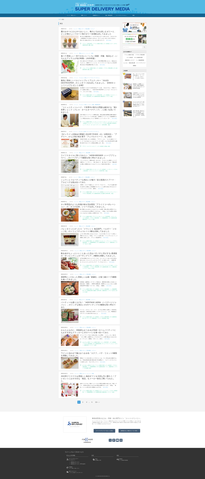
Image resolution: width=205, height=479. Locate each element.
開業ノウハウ (84, 15)
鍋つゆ (114, 290)
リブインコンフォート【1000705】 (96, 170)
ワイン (106, 366)
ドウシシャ (108, 241)
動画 (133, 15)
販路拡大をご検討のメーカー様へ (129, 430)
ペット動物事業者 (103, 218)
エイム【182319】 (104, 342)
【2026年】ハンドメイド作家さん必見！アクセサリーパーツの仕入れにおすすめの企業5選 (138, 95)
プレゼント (112, 95)
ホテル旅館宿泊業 (96, 96)
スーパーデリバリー (141, 62)
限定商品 (104, 318)
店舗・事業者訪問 (108, 15)
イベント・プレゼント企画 (80, 77)
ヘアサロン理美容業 (108, 68)
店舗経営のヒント (96, 15)
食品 (92, 45)
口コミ (110, 266)
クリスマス (105, 390)
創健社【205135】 (97, 290)
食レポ (86, 243)
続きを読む (108, 40)
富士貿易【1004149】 (105, 193)
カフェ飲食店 (106, 43)
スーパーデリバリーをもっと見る (104, 430)
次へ (97, 402)
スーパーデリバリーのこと (121, 15)
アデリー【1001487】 (87, 43)
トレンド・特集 (89, 53)
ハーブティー (109, 169)
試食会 (105, 146)
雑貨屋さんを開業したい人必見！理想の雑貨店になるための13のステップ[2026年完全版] (138, 86)
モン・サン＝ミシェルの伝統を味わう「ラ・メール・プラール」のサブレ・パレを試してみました (138, 76)
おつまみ (84, 365)
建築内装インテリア (105, 96)
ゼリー (111, 43)
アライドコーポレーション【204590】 (101, 216)
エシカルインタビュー (102, 121)
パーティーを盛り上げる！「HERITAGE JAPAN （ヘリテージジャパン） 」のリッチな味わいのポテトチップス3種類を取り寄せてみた (89, 304)
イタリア (94, 192)
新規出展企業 (132, 62)
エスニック (113, 216)
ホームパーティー (106, 343)
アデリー (84, 146)
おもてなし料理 (86, 342)
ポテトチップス (88, 318)
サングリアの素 (109, 265)
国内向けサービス (75, 462)
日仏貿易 (86, 368)
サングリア (102, 265)
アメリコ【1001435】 (97, 95)
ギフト (100, 390)
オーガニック (111, 121)
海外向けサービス (78, 463)
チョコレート (90, 123)
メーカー (89, 104)
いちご (84, 68)
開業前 (134, 65)
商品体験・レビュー (90, 28)
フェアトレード (98, 123)
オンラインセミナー (92, 146)
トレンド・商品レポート (71, 15)
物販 (89, 45)
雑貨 (88, 69)
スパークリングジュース (110, 192)
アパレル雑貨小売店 (98, 43)
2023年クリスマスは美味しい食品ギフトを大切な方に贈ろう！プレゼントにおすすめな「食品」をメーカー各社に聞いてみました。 (88, 378)
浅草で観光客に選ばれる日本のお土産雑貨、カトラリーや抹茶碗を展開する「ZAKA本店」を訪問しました (139, 113)
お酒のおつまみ (91, 365)
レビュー (107, 242)
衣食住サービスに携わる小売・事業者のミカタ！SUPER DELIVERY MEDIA (102, 7)
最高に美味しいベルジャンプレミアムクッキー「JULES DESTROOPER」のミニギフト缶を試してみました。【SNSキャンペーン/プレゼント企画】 (88, 82)
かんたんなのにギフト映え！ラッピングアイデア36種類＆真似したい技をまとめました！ (138, 104)
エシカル (94, 121)
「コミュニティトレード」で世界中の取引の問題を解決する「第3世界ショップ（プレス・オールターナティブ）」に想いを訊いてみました (89, 109)
